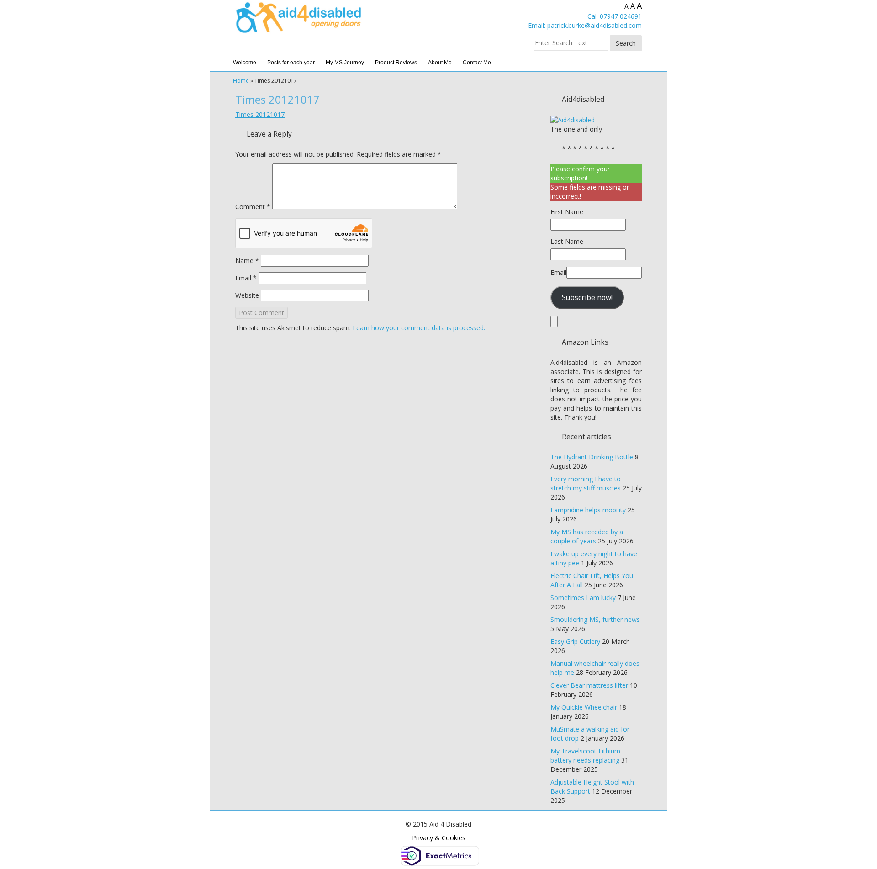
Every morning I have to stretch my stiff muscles (585, 483)
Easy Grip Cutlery (575, 641)
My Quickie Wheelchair (583, 707)
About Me (440, 62)
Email (246, 278)
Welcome (244, 62)
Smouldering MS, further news (595, 619)
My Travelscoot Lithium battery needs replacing (585, 755)
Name (247, 260)
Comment (252, 206)
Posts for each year (291, 62)
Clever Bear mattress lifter (589, 685)
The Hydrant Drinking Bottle (591, 457)
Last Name (566, 241)
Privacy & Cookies (438, 837)
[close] (554, 321)
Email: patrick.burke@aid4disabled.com (585, 25)
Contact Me (477, 62)
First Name (566, 211)
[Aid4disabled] (572, 119)
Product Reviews (396, 62)
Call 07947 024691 (614, 16)
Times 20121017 (260, 114)
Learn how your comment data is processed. (419, 327)
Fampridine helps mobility (588, 510)
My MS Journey (345, 62)
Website (247, 295)
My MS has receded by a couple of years (586, 536)
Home (241, 80)
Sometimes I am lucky (583, 597)
